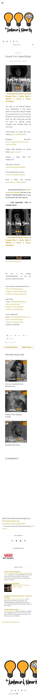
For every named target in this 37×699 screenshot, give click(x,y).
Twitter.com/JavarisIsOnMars (14, 319)
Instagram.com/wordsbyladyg (14, 307)
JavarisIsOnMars (17, 61)
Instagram (16, 192)
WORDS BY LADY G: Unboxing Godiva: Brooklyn (20, 586)
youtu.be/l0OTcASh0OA (19, 134)
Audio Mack (24, 96)
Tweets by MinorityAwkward (10, 622)
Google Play (11, 96)
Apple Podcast (24, 94)
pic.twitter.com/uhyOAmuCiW (13, 524)
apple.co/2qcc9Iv (16, 152)
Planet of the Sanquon (12, 571)
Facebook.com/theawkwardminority (16, 294)
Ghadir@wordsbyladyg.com (18, 301)
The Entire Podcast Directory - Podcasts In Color (18, 596)
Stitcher (10, 99)
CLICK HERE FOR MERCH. (13, 261)
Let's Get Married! (9, 611)
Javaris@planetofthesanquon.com (20, 317)
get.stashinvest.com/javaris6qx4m (16, 182)
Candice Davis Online (11, 609)
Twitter (28, 190)
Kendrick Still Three (12, 445)
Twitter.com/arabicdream (13, 304)
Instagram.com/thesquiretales (14, 322)
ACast (19, 99)
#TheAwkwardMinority (10, 521)
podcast (18, 52)
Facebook (9, 192)
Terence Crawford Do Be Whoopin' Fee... (14, 385)
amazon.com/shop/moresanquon (15, 174)
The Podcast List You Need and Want (14, 599)
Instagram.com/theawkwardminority (16, 291)
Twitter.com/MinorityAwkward (14, 289)
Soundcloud (12, 94)
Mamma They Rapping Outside (13, 415)
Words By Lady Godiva (11, 583)
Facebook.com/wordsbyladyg (14, 309)
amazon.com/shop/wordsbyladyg (15, 167)
